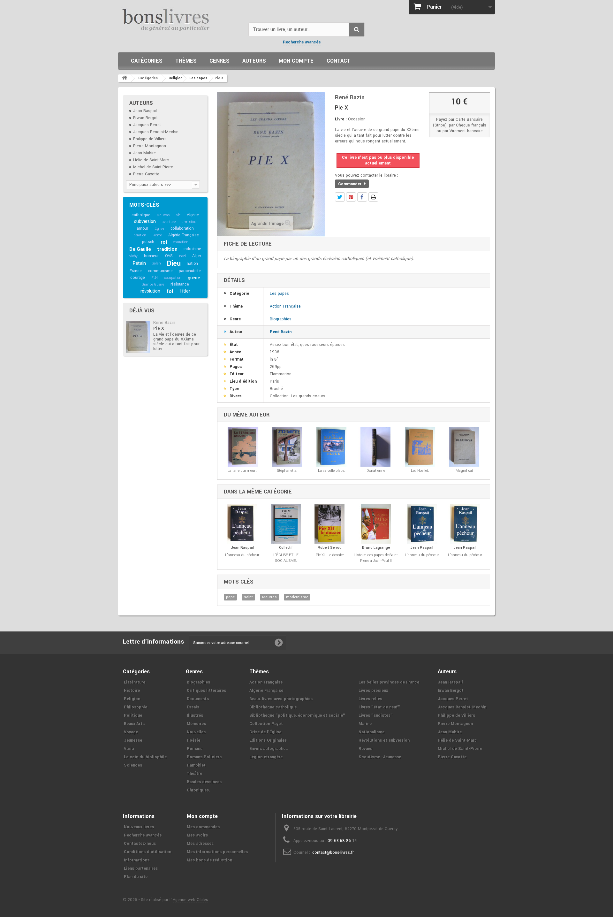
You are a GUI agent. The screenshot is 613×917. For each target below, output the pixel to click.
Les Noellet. (420, 470)
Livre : (341, 119)
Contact (339, 61)
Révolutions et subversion (384, 740)
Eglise (159, 228)
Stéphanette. (287, 470)
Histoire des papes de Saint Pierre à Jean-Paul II (376, 557)
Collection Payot (266, 724)
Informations (136, 860)
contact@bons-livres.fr (333, 852)
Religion (132, 699)
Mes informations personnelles (217, 852)
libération (139, 235)
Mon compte (296, 61)
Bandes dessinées (204, 782)
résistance (179, 284)
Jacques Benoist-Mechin (155, 132)
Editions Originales (268, 740)
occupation (172, 277)
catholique (141, 215)
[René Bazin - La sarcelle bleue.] (331, 447)
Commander (350, 184)
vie (178, 215)
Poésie (193, 740)
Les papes (279, 293)
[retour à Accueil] (124, 78)
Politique (133, 715)
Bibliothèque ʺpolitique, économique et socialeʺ (297, 715)
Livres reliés (370, 699)
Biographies (280, 319)
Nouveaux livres (139, 827)
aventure (168, 222)
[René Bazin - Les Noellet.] (420, 447)
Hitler (184, 291)
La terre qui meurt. (243, 470)
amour (142, 228)
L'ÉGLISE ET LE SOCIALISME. (286, 557)
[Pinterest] (351, 197)
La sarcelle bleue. (331, 470)
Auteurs (254, 61)
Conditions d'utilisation (147, 852)
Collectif (286, 547)
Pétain (139, 263)
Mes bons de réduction (209, 860)
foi (169, 291)
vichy (133, 256)
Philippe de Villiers (150, 139)
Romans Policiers (204, 757)
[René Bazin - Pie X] (138, 337)
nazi (182, 256)
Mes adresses (200, 843)
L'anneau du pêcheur (242, 555)
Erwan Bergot (145, 118)
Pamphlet (196, 765)
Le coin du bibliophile (145, 757)
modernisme (297, 597)
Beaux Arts (134, 724)
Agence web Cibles (190, 900)
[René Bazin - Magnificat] (464, 447)
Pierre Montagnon (149, 146)
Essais (193, 707)
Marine (365, 724)
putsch (148, 242)
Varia (129, 749)
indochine (192, 249)
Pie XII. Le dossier (330, 555)
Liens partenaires (141, 868)
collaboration (182, 228)
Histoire (132, 690)
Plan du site (136, 877)
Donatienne (376, 470)
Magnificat (464, 470)
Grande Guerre (152, 284)
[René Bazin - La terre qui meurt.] (242, 447)
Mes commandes (203, 827)
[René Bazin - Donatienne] (375, 447)
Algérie (193, 215)
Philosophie (135, 707)
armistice (189, 222)
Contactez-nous (140, 843)
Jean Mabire (144, 153)
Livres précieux (373, 690)
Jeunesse (133, 740)
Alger (196, 256)
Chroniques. (198, 790)
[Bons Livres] (181, 19)
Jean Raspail (145, 111)
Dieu (173, 263)
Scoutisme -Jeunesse (380, 757)
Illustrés (195, 715)
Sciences (133, 765)
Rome (157, 235)
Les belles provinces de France (389, 682)
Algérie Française (183, 235)
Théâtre (194, 773)
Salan (156, 263)
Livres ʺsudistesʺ (376, 715)
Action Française (285, 306)
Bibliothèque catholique (273, 707)
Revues (365, 749)
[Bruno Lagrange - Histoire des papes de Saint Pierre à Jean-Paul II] (376, 524)
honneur (151, 256)
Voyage (131, 732)
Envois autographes (268, 749)
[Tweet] (340, 197)
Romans (194, 749)
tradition (167, 249)
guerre (194, 278)
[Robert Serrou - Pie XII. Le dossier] (330, 524)
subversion (144, 221)
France (136, 271)
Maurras (163, 215)
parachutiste (190, 271)
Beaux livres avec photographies (281, 699)
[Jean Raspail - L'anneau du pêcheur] (242, 524)
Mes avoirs (197, 835)
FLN (154, 277)
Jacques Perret (147, 125)
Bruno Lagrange (376, 547)
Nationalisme (371, 732)
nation (192, 263)
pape (230, 597)
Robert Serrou (330, 547)
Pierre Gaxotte (146, 174)
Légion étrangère (266, 757)
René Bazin (164, 322)
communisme (160, 271)
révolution (150, 291)
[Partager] (362, 197)
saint (248, 597)
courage (137, 277)
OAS (169, 256)
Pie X (158, 328)
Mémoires (196, 724)
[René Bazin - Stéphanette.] (287, 447)
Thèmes (186, 61)
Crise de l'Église (265, 732)
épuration (180, 242)
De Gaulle (140, 249)
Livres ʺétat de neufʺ (379, 707)
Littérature (134, 682)
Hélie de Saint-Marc (151, 160)
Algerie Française (266, 690)
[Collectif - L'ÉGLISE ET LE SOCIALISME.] (285, 524)
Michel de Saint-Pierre (153, 167)
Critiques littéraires (206, 690)
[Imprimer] (373, 197)
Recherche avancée (302, 42)
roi (164, 242)
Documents (198, 699)
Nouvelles (196, 732)
